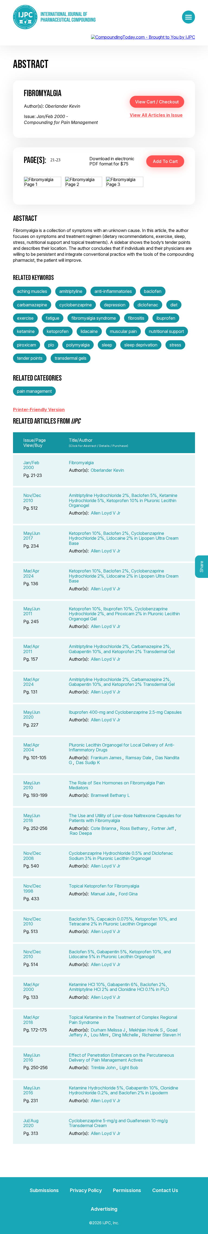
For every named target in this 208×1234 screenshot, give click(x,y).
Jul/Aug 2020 (30, 1123)
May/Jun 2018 (31, 818)
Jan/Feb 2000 (31, 465)
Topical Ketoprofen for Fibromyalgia (104, 886)
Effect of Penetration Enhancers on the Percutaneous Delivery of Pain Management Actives (121, 1057)
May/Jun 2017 (31, 536)
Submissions (44, 1190)
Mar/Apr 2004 (31, 747)
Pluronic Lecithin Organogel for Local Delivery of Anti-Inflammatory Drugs (121, 747)
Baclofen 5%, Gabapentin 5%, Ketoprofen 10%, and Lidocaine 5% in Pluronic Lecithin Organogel (120, 954)
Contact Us (165, 1190)
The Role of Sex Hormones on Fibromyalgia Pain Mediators (117, 785)
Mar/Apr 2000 (31, 987)
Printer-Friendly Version (39, 409)
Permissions (127, 1190)
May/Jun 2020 (31, 714)
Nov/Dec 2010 (32, 498)
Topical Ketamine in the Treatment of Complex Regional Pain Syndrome (123, 1019)
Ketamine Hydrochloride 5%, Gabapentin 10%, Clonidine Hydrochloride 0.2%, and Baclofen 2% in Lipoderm (123, 1090)
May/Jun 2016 (31, 1057)
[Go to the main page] (54, 17)
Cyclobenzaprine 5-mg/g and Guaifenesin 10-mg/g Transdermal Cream (118, 1123)
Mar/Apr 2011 (31, 649)
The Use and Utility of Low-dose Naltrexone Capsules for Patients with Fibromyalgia (125, 818)
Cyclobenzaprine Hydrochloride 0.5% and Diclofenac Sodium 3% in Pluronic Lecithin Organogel (121, 855)
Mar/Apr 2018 (31, 1019)
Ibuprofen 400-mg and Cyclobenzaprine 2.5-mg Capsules (125, 712)
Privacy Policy (86, 1190)
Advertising (104, 1209)
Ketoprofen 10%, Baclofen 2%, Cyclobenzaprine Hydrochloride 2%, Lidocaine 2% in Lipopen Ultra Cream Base (123, 538)
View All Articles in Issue (156, 115)
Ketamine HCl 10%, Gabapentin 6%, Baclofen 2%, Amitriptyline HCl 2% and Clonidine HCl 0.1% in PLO (119, 987)
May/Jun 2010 (31, 785)
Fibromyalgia (81, 462)
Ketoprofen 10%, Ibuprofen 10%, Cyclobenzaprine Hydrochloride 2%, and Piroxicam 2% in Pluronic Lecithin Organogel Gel (124, 613)
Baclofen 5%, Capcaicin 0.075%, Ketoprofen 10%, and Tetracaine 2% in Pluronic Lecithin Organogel (123, 921)
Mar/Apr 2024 (31, 573)
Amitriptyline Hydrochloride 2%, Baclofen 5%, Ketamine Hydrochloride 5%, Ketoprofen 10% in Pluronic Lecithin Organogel (123, 500)
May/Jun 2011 (31, 611)
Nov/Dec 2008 (32, 855)
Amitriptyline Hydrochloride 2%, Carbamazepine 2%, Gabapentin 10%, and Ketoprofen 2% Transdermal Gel (122, 649)
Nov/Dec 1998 (32, 888)
